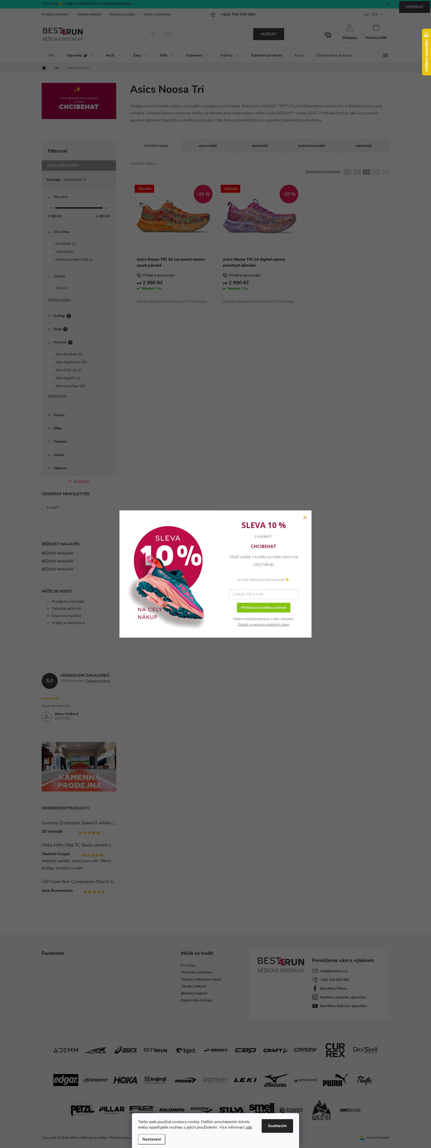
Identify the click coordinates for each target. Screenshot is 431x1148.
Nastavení (151, 1139)
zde (249, 1127)
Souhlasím (277, 1126)
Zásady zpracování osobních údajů (263, 624)
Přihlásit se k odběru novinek (263, 607)
